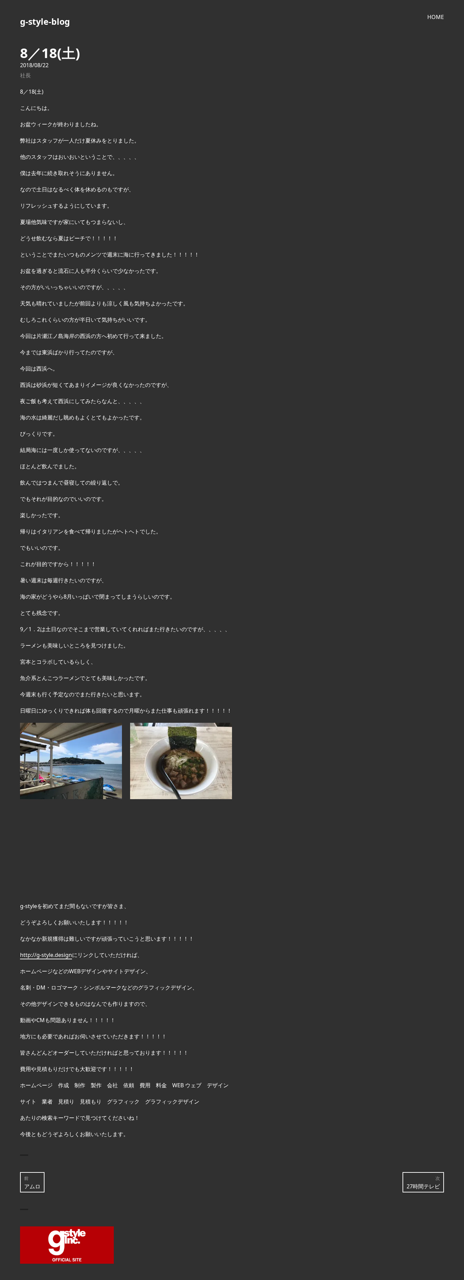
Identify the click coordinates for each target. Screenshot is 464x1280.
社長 (25, 75)
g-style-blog (45, 21)
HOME (435, 17)
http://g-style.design (46, 955)
